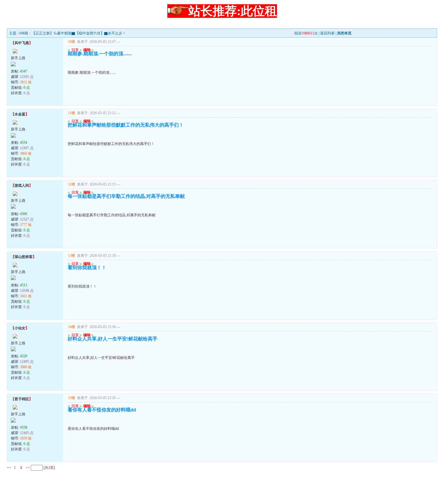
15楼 (71, 398)
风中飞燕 (21, 43)
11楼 (71, 113)
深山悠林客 (23, 257)
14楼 (71, 327)
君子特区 (21, 399)
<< (9, 468)
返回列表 (327, 33)
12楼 (71, 184)
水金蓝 (19, 114)
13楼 (71, 255)
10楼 (71, 42)
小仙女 (19, 328)
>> (27, 468)
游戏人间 (21, 185)
